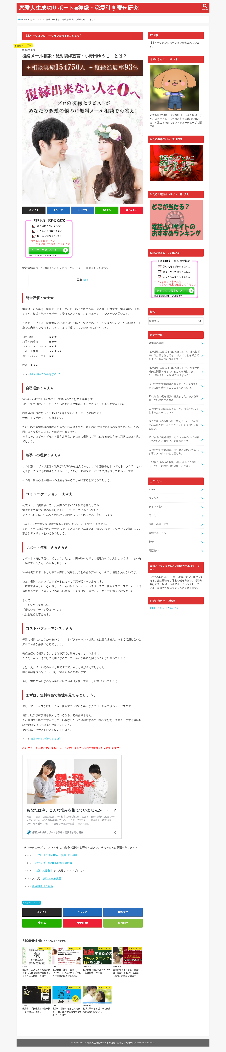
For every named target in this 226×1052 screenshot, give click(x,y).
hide (85, 279)
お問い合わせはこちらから (165, 608)
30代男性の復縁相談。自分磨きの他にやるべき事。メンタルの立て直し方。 (174, 452)
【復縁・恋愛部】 (42, 870)
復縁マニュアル (33, 902)
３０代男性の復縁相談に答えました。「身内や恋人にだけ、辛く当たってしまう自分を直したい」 (173, 425)
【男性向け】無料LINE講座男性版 (52, 862)
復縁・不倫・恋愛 (159, 524)
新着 (151, 541)
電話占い (154, 550)
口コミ (152, 515)
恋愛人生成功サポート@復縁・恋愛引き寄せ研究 (79, 7)
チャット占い (156, 506)
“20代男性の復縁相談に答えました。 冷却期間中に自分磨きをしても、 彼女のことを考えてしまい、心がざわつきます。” (174, 355)
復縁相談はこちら (42, 886)
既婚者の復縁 (156, 343)
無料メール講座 (52, 878)
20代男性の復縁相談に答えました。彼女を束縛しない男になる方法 (174, 398)
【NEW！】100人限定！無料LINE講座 (55, 855)
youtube (153, 489)
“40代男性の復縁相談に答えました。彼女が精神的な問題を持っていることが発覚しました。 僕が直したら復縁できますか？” (174, 371)
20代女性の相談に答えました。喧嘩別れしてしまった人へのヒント (174, 410)
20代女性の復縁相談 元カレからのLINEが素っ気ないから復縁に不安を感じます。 (174, 439)
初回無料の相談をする (43, 374)
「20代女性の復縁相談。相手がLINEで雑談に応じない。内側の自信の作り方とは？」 (174, 464)
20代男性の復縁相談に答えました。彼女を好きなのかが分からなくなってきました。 (174, 386)
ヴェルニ (154, 498)
